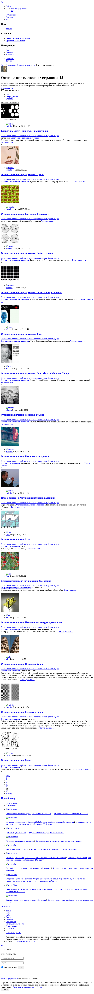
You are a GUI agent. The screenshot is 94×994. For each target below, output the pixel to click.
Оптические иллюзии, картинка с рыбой (22, 414)
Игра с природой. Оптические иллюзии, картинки (28, 498)
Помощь (9, 50)
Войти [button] (8, 950)
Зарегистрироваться (9, 978)
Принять (5, 989)
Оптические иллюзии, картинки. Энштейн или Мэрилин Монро (35, 373)
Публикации (11, 15)
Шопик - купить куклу (26, 941)
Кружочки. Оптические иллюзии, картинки (24, 131)
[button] (8, 6)
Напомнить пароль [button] (30, 978)
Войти (8, 910)
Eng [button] (12, 11)
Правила (9, 52)
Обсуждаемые (12, 96)
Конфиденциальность (15, 924)
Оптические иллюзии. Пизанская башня (22, 664)
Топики (9, 29)
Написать (10, 59)
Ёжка (3, 2)
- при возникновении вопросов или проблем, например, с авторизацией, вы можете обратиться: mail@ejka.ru (46, 983)
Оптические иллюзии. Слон (16, 760)
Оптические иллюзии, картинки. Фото (21, 334)
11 (7, 787)
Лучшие (9, 99)
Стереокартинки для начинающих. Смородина (26, 581)
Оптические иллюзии (10, 463)
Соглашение (11, 922)
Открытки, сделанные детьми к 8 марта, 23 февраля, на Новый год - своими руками (41, 879)
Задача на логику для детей (17, 849)
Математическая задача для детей (20, 841)
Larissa (15, 853)
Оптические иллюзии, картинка (15, 422)
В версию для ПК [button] (13, 933)
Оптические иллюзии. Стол (15, 539)
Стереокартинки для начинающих (16, 588)
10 (7, 785)
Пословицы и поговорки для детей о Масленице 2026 (28, 814)
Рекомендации (12, 926)
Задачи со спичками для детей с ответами (46, 832)
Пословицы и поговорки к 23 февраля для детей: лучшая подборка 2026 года (38, 889)
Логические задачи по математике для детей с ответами (59, 841)
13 (7, 791)
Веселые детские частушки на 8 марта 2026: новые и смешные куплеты (36, 858)
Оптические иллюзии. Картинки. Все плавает (25, 214)
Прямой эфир (8, 798)
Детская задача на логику (16, 832)
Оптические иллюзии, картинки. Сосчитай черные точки (31, 292)
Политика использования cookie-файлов (30, 987)
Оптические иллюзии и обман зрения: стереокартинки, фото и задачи (30, 136)
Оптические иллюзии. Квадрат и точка (22, 712)
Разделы (9, 17)
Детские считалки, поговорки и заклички (70, 814)
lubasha (15, 828)
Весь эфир (5, 906)
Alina (14, 809)
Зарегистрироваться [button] (19, 8)
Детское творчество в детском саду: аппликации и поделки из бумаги (45, 880)
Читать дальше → (8, 142)
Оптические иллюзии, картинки (25, 138)
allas (14, 845)
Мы (7, 19)
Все (7, 94)
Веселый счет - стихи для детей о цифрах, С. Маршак (28, 868)
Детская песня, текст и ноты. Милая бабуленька (26, 900)
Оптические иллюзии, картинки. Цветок (22, 174)
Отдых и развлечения (26, 65)
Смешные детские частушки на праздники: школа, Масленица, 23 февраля (48, 823)
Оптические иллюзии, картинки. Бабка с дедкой (27, 253)
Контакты (10, 54)
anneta (15, 837)
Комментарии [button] (11, 803)
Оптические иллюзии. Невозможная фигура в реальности (32, 622)
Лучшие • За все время (15, 40)
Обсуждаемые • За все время (18, 38)
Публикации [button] (11, 805)
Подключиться (7, 88)
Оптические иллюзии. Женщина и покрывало (25, 456)
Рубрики (9, 915)
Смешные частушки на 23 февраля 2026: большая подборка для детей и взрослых (40, 822)
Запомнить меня (11, 967)
